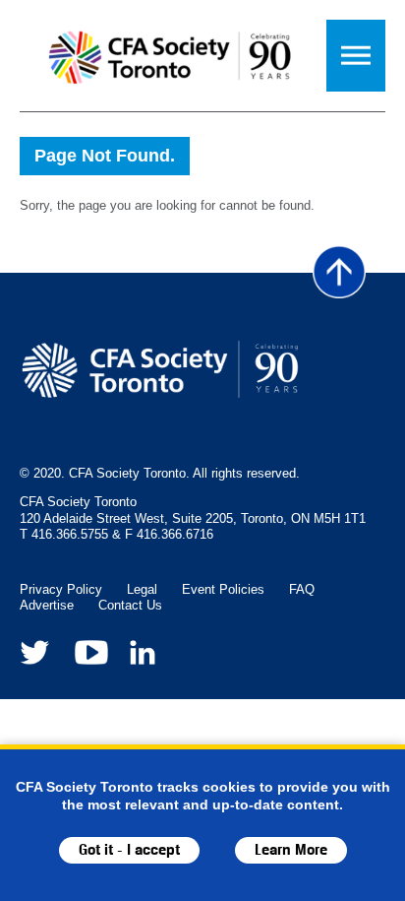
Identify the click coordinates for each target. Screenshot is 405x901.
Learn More (291, 850)
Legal (142, 589)
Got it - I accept (129, 850)
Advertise (47, 605)
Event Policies (223, 589)
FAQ (302, 589)
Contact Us (130, 605)
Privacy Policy (61, 589)
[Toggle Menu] (355, 56)
